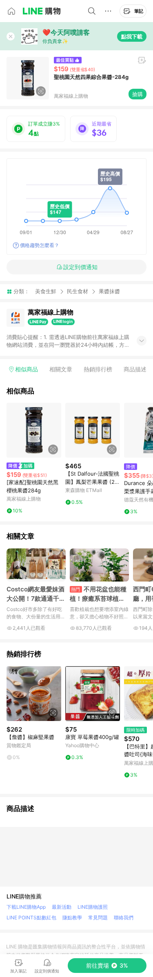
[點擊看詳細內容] (34, 430)
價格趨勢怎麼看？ (39, 245)
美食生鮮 (45, 291)
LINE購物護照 (93, 907)
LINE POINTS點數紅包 (31, 917)
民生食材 (77, 291)
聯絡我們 (123, 917)
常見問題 (98, 917)
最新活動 (61, 907)
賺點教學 (72, 917)
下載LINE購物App (26, 907)
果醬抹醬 (109, 291)
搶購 (137, 94)
